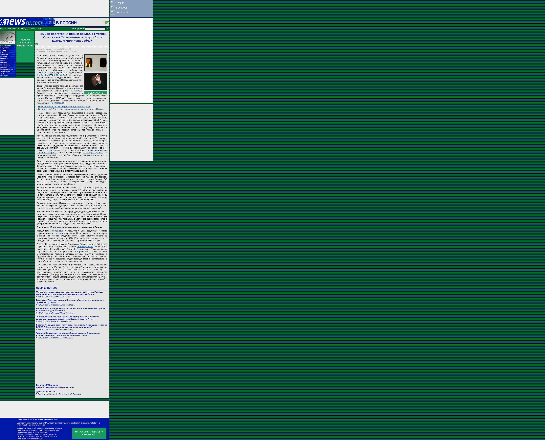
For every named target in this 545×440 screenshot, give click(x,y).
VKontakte (122, 12)
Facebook (121, 7)
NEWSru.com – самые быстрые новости (33, 436)
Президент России (46, 394)
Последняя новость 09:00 (48, 419)
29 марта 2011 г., (66, 297)
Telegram (43, 432)
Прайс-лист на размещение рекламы (47, 428)
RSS (37, 432)
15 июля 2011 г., (66, 330)
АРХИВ (73, 29)
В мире (53, 321)
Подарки (77, 394)
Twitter (120, 2)
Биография (64, 394)
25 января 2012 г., (65, 321)
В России (66, 22)
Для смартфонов (37, 434)
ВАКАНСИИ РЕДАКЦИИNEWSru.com (89, 433)
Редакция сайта (37, 430)
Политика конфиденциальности (30, 438)
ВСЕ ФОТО (94, 93)
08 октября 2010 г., (67, 313)
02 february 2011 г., (67, 305)
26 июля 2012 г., (66, 338)
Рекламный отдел (52, 430)
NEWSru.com (5, 29)
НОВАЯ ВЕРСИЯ (25, 42)
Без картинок (50, 434)
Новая (26, 434)
